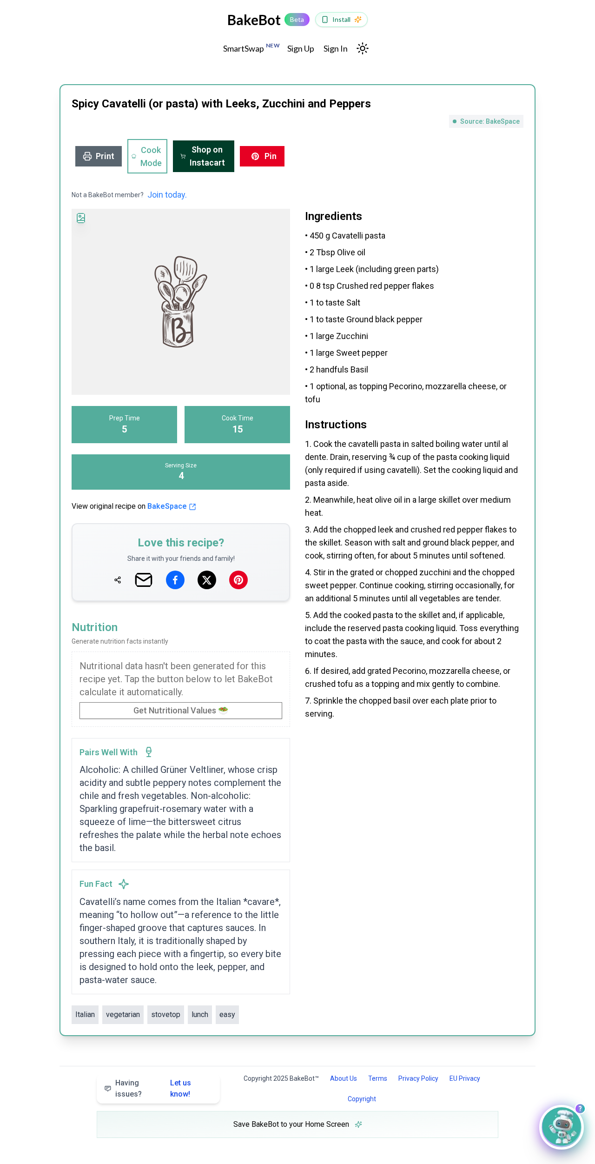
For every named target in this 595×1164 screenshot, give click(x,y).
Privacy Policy (418, 1078)
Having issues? (153, 1088)
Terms (377, 1078)
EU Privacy (465, 1078)
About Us (343, 1078)
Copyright (362, 1099)
